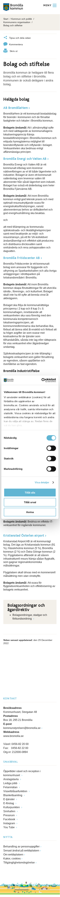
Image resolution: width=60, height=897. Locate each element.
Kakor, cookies (12, 858)
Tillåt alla (30, 492)
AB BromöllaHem (15, 108)
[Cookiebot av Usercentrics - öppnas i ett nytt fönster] (42, 380)
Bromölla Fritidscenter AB (21, 258)
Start (5, 19)
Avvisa (30, 512)
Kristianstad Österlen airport (23, 535)
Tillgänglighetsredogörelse (19, 862)
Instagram (9, 823)
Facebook (9, 819)
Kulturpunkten (11, 807)
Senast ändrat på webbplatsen (21, 850)
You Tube (9, 827)
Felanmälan (10, 787)
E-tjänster (9, 799)
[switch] (51, 448)
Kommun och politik (21, 19)
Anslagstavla (11, 779)
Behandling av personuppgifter (21, 846)
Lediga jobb (10, 783)
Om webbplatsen (13, 854)
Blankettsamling (13, 795)
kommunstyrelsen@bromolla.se (22, 728)
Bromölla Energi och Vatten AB (25, 158)
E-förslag (9, 803)
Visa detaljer (42, 482)
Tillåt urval (30, 502)
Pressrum (9, 815)
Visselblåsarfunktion (15, 791)
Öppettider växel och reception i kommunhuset (22, 773)
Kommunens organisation (16, 22)
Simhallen (9, 811)
